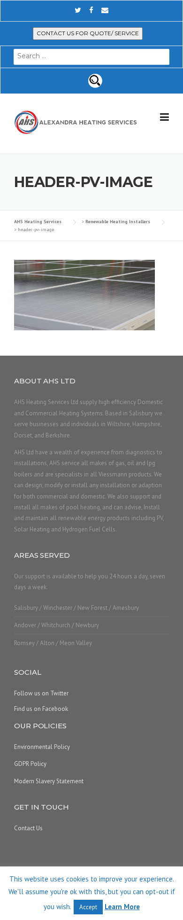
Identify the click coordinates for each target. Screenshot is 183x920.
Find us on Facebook (41, 709)
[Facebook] (91, 10)
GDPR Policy (30, 764)
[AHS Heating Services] (76, 121)
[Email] (104, 10)
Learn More (122, 906)
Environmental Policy (42, 747)
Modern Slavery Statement (49, 781)
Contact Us (28, 828)
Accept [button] (88, 907)
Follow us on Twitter (41, 693)
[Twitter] (78, 10)
